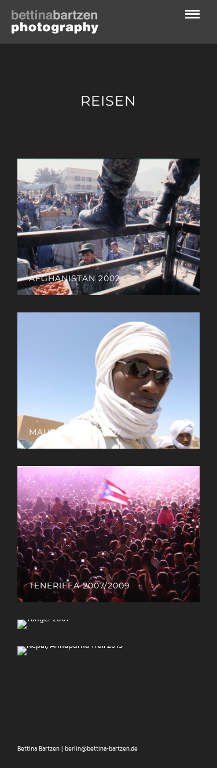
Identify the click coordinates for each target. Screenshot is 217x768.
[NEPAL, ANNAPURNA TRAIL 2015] (108, 650)
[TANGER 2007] (108, 624)
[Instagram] (108, 730)
